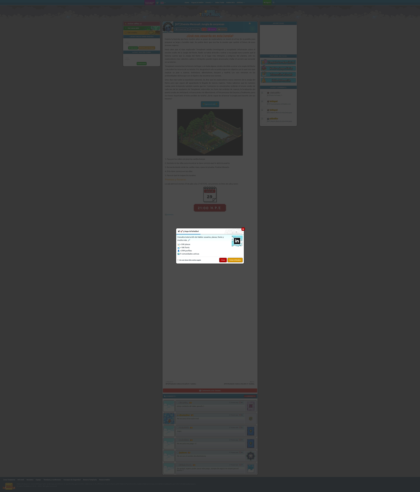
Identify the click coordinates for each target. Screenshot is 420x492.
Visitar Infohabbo (235, 260)
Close (223, 260)
